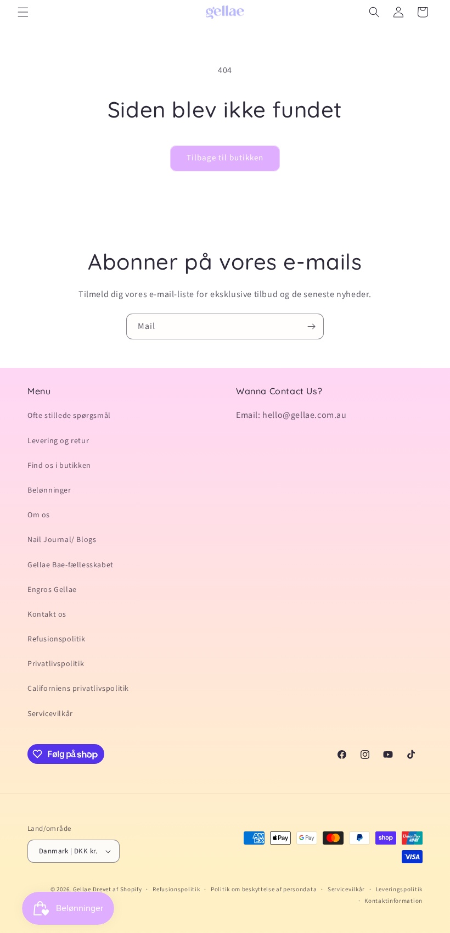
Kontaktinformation (393, 901)
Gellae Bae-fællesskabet (70, 565)
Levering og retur (58, 440)
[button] (23, 12)
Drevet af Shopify (117, 889)
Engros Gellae (52, 589)
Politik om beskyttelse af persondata (264, 889)
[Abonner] (311, 326)
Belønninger (49, 490)
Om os (38, 515)
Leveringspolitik (399, 889)
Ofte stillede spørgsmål (69, 415)
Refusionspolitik (56, 639)
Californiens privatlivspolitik (78, 688)
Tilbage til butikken (225, 158)
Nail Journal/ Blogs (61, 539)
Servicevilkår (50, 713)
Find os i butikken (59, 465)
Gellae (83, 889)
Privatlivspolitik (55, 663)
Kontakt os (46, 614)
